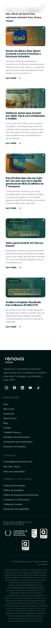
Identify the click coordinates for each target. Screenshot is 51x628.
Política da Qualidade (13, 490)
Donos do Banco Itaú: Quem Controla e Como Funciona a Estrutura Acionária (23, 53)
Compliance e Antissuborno (16, 499)
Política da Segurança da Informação (21, 495)
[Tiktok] (38, 388)
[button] (43, 6)
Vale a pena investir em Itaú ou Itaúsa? (24, 244)
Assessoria (8, 413)
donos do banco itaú (23, 13)
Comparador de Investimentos (18, 442)
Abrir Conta (8, 409)
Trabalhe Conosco (12, 432)
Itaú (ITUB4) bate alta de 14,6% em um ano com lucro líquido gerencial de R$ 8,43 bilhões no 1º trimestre (25, 182)
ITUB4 (9, 21)
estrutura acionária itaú (19, 17)
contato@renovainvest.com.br (17, 461)
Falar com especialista (14, 471)
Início (5, 404)
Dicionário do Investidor (14, 446)
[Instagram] (6, 388)
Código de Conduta (12, 504)
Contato (7, 427)
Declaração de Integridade (16, 509)
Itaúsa (37, 17)
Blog (5, 423)
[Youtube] (30, 388)
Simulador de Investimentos (16, 437)
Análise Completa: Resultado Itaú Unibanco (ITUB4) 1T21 (23, 304)
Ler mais (11, 78)
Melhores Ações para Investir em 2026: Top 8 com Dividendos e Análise (25, 115)
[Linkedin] (22, 388)
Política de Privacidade (14, 485)
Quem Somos (10, 418)
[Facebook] (14, 388)
